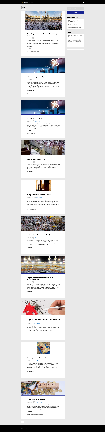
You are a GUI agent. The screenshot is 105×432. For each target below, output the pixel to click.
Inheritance (33, 414)
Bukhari (75, 35)
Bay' (73, 35)
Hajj (27, 249)
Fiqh (27, 51)
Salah (27, 209)
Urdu (29, 133)
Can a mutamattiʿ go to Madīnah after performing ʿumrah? (40, 278)
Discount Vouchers (74, 36)
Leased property (35, 335)
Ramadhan (39, 414)
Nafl (80, 41)
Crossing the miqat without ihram (38, 358)
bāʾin (69, 36)
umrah (38, 51)
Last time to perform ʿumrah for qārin (39, 235)
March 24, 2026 (29, 121)
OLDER (62, 422)
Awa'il (71, 35)
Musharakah (77, 41)
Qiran (32, 249)
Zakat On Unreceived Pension (36, 400)
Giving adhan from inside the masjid (39, 195)
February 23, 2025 (29, 402)
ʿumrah (34, 249)
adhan (31, 209)
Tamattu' (34, 293)
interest (32, 133)
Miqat (69, 41)
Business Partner (79, 35)
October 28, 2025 (29, 162)
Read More (29, 48)
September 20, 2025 (30, 197)
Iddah (69, 39)
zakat (29, 93)
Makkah (74, 40)
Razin (75, 42)
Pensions (36, 414)
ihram (32, 51)
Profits (69, 42)
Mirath (71, 41)
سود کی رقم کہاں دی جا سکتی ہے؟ (37, 119)
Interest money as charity (35, 77)
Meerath (79, 40)
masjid (33, 209)
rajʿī (73, 42)
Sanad (79, 42)
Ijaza (73, 39)
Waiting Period (72, 45)
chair (30, 51)
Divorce (79, 36)
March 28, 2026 (29, 79)
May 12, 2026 (29, 38)
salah (36, 51)
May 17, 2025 (29, 281)
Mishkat (74, 41)
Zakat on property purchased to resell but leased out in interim (43, 320)
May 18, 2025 (29, 237)
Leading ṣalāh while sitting (36, 159)
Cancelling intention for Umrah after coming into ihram (43, 34)
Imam (34, 51)
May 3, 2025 (29, 323)
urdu (34, 133)
